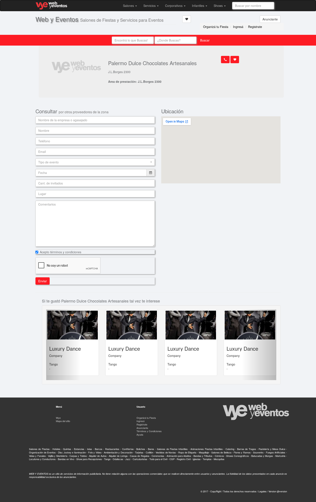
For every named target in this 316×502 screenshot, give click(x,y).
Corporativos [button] (174, 5)
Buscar (205, 40)
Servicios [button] (149, 5)
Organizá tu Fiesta (215, 27)
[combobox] (253, 5)
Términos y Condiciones (149, 431)
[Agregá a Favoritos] (186, 19)
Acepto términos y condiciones (60, 252)
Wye (58, 417)
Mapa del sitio (63, 421)
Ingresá (238, 27)
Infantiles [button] (198, 5)
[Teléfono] (225, 59)
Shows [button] (219, 5)
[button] (95, 162)
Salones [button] (129, 5)
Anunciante (270, 19)
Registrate (255, 27)
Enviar (42, 281)
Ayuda (140, 434)
